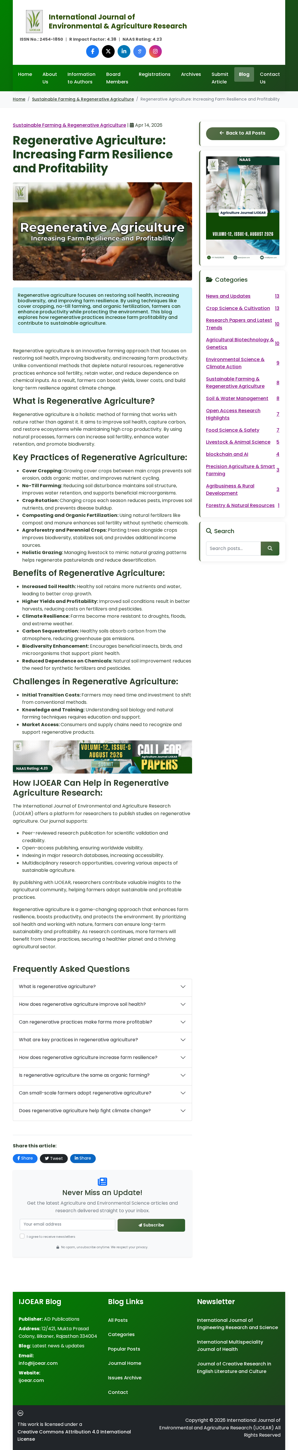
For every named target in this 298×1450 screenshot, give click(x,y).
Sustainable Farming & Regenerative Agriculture (83, 99)
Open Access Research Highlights (242, 414)
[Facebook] (92, 51)
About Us (49, 78)
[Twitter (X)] (108, 51)
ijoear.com (31, 1380)
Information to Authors (81, 78)
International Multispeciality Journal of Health (230, 1346)
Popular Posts (124, 1349)
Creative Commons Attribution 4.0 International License (74, 1435)
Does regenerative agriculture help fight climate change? (85, 1110)
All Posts (118, 1320)
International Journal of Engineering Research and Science (237, 1324)
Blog (244, 74)
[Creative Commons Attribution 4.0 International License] (21, 1413)
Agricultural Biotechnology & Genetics (242, 343)
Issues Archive (124, 1377)
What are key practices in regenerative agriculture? (78, 1039)
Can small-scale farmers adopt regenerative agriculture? (85, 1093)
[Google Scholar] (139, 51)
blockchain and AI (242, 454)
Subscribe (153, 1225)
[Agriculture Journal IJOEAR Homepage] (34, 21)
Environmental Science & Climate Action (242, 363)
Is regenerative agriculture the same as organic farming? (84, 1075)
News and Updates (242, 296)
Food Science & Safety (242, 430)
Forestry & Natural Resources (242, 505)
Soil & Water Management (242, 398)
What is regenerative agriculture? (57, 986)
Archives (191, 74)
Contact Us (270, 78)
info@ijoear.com (38, 1363)
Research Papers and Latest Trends (242, 324)
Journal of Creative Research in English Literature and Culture (234, 1367)
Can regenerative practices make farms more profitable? (85, 1022)
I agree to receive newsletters (51, 1236)
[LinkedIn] (124, 51)
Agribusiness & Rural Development (242, 490)
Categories (121, 1334)
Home (25, 74)
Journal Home (124, 1363)
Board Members (117, 78)
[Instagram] (155, 51)
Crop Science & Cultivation (242, 308)
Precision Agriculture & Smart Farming (242, 470)
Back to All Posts (245, 133)
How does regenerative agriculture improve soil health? (82, 1004)
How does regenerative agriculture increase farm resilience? (88, 1057)
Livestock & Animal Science (242, 442)
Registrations (155, 74)
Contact (118, 1392)
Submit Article (220, 78)
